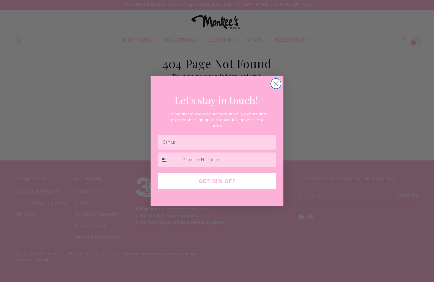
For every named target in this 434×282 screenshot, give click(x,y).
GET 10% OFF (217, 181)
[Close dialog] (276, 83)
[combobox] (169, 160)
